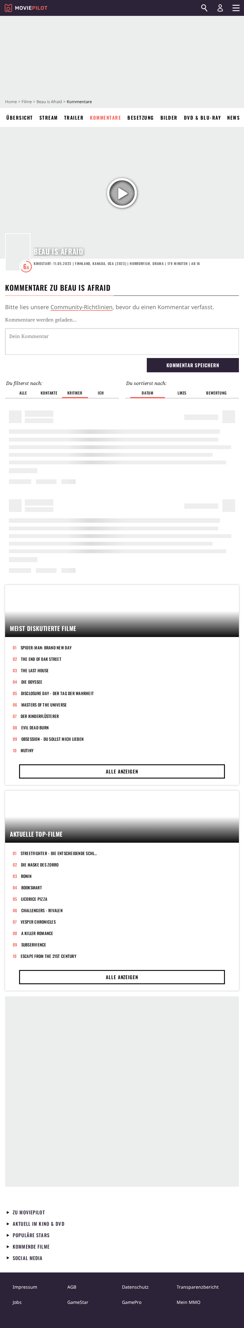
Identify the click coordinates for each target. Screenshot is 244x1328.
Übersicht (19, 117)
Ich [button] (101, 392)
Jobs (17, 1302)
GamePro (131, 1302)
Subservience (33, 944)
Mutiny (27, 750)
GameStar (77, 1302)
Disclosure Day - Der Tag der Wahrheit (57, 693)
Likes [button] (182, 392)
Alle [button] (23, 392)
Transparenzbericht (198, 1287)
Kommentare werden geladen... (41, 319)
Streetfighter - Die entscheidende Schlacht (60, 853)
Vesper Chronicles (38, 922)
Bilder (169, 117)
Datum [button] (147, 392)
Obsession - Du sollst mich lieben (52, 739)
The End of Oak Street (41, 659)
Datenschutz (135, 1287)
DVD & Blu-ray (202, 117)
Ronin (26, 876)
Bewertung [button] (216, 392)
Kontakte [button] (49, 392)
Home (11, 101)
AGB (71, 1287)
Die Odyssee (32, 682)
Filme (27, 101)
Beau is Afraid (49, 101)
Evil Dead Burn (35, 727)
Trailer (74, 117)
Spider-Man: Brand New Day (46, 647)
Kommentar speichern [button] (192, 365)
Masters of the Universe (44, 704)
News (233, 117)
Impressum (25, 1287)
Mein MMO (188, 1302)
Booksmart (31, 887)
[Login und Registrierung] (220, 8)
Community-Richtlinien (81, 307)
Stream (48, 117)
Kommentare (105, 117)
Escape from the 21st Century (48, 956)
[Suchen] (204, 8)
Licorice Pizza (34, 899)
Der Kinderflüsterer (40, 716)
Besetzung (140, 117)
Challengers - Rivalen (42, 910)
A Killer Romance (37, 933)
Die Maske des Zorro (40, 864)
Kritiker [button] (74, 392)
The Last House (35, 670)
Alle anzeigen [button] (122, 771)
